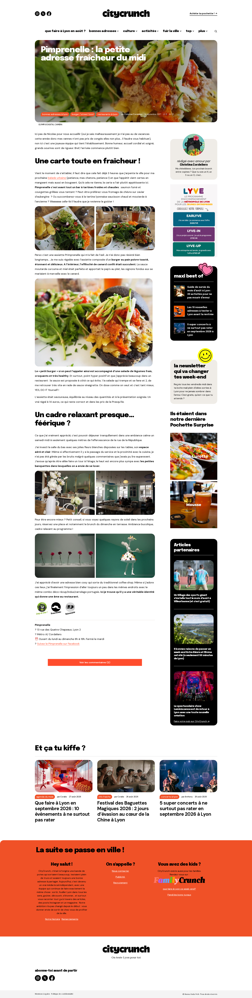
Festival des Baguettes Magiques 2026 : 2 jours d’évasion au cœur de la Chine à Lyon (123, 811)
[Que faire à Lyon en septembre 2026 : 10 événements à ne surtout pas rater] (64, 776)
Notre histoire (52, 919)
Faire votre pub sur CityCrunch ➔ (191, 721)
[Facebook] (49, 14)
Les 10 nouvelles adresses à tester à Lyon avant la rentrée (200, 311)
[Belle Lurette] (193, 456)
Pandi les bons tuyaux (179, 894)
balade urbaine (57, 178)
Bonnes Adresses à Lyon (55, 114)
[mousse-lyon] (193, 504)
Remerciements (70, 919)
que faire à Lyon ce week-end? (179, 888)
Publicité (120, 876)
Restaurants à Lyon (107, 114)
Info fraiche (105, 796)
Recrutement (120, 882)
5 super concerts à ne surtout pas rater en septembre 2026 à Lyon (185, 808)
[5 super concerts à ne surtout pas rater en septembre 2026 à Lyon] (188, 776)
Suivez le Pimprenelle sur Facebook (58, 643)
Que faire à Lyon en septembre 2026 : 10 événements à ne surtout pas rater (62, 811)
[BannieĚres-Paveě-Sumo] (193, 220)
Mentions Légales (42, 994)
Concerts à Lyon (169, 796)
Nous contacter (120, 871)
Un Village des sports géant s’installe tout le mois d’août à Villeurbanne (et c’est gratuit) (192, 598)
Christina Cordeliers (194, 164)
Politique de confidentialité (62, 994)
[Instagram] (37, 14)
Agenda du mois (44, 796)
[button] (215, 31)
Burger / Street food (83, 114)
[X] (43, 14)
